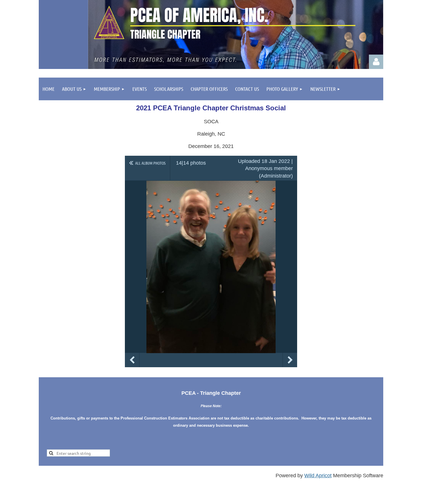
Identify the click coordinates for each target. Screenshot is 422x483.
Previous (132, 360)
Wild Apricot (318, 475)
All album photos (150, 163)
